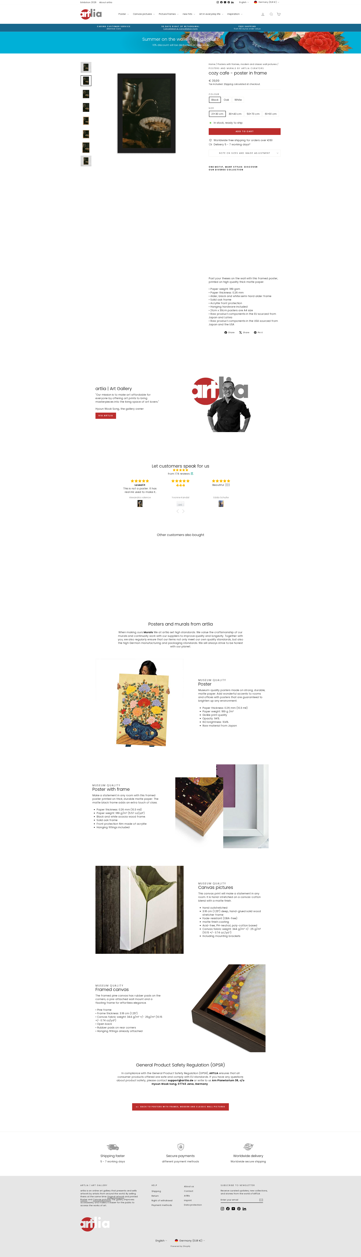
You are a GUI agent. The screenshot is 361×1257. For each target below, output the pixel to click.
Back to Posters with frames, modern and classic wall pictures (182, 1106)
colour (214, 94)
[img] (180, 470)
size (211, 108)
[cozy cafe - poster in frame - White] (218, 267)
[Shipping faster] (112, 1147)
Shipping (228, 84)
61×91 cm (271, 114)
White (238, 100)
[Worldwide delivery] (248, 1147)
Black (214, 100)
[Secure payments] (180, 1147)
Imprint (188, 1200)
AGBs (187, 1195)
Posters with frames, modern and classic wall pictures (247, 64)
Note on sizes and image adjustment (244, 153)
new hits (188, 14)
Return (155, 1195)
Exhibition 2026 (88, 2)
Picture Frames (167, 14)
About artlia (105, 2)
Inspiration (233, 14)
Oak (226, 100)
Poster (122, 14)
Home (212, 64)
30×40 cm (235, 114)
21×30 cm (217, 114)
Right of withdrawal (162, 1200)
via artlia (105, 415)
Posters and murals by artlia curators (236, 68)
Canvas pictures (143, 14)
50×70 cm (253, 114)
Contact (188, 1191)
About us (189, 1186)
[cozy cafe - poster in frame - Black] (210, 267)
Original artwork (115, 1196)
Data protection (193, 1204)
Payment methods (162, 1205)
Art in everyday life (210, 14)
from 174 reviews (179, 473)
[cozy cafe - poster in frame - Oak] (214, 267)
